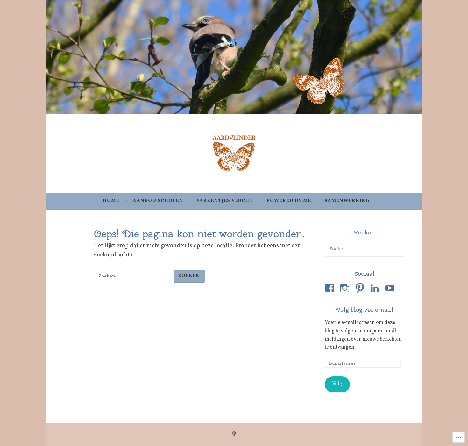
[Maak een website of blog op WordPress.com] (234, 434)
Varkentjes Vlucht (224, 201)
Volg (337, 383)
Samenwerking (347, 201)
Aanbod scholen (158, 201)
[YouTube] (391, 288)
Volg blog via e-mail (365, 309)
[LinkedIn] (376, 288)
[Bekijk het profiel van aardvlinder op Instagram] (346, 288)
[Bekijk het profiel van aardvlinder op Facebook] (331, 288)
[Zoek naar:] (134, 276)
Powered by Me (288, 201)
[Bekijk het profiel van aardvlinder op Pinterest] (361, 288)
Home (111, 201)
